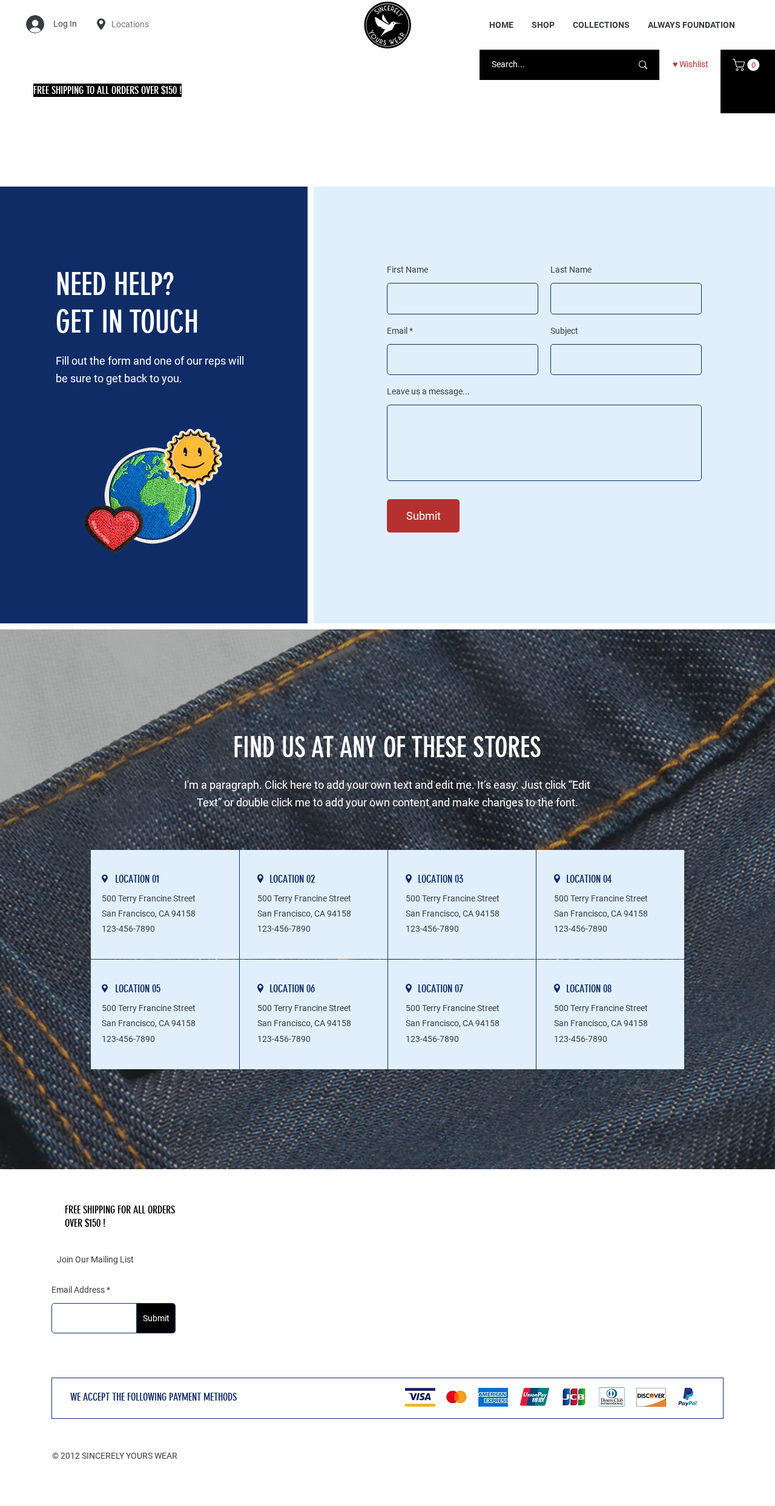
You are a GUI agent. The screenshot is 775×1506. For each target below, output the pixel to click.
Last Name (571, 269)
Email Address (78, 1289)
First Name (407, 269)
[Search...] (643, 65)
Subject (564, 331)
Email (397, 331)
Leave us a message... (428, 391)
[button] (601, 25)
